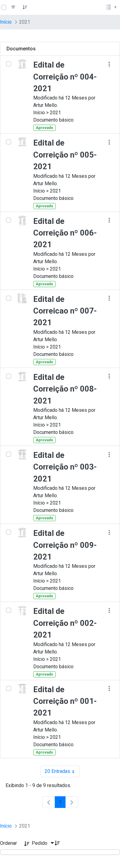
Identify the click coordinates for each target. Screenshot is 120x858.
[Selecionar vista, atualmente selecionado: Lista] (112, 7)
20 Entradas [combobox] (62, 772)
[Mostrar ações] (109, 64)
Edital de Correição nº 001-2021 (65, 701)
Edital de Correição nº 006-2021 (65, 232)
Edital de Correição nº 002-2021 (65, 622)
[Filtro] (13, 7)
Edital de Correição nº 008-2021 (65, 388)
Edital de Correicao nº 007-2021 (65, 310)
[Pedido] (25, 7)
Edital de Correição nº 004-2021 (65, 76)
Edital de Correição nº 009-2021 (65, 544)
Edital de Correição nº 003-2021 (65, 466)
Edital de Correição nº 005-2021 (65, 154)
